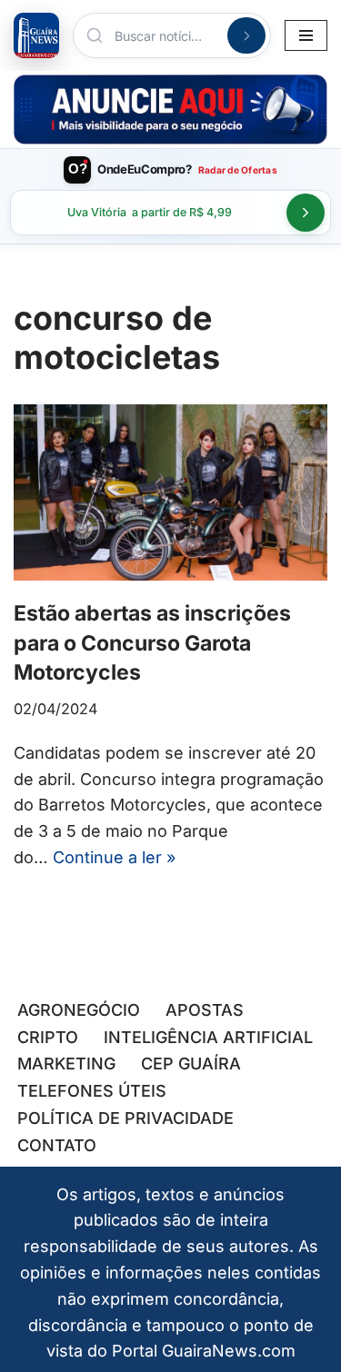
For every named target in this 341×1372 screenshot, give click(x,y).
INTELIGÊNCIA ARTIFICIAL (208, 1037)
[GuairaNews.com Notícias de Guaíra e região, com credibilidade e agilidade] (36, 35)
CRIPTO (47, 1037)
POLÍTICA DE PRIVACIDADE (125, 1118)
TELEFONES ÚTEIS (91, 1090)
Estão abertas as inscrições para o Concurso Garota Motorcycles (152, 642)
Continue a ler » (114, 857)
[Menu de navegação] (306, 35)
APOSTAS (204, 1009)
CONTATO (56, 1145)
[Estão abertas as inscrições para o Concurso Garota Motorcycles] (170, 492)
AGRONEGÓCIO (78, 1009)
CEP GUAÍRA (191, 1063)
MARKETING (66, 1063)
